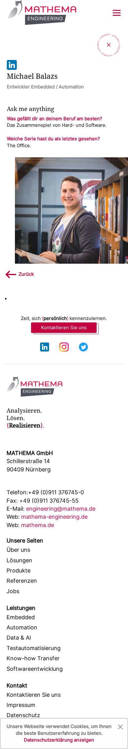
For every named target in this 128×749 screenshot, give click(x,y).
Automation (22, 627)
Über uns (18, 550)
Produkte (18, 570)
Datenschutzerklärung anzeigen (59, 740)
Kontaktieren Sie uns (64, 327)
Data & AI (19, 637)
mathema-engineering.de (47, 516)
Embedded (21, 617)
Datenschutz (23, 715)
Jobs (13, 591)
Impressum (21, 705)
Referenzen (22, 580)
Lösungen (19, 560)
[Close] (120, 726)
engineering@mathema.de (51, 508)
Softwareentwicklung (35, 669)
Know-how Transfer (33, 658)
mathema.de (30, 525)
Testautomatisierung (34, 648)
